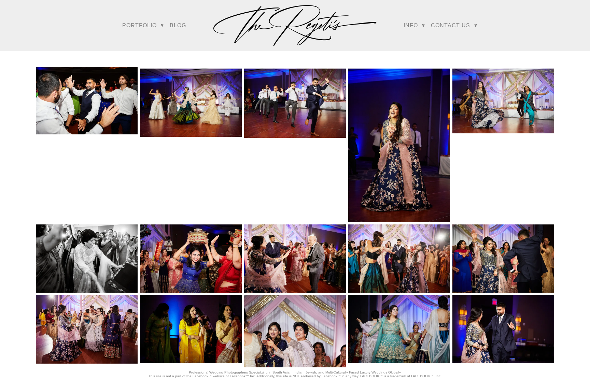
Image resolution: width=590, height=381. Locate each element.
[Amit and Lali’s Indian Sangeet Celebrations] (87, 101)
